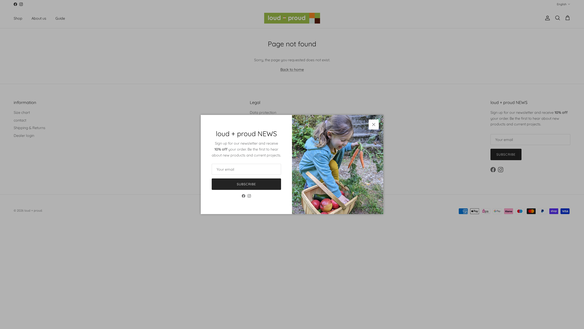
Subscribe (246, 184)
